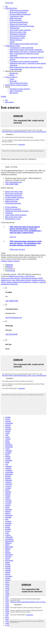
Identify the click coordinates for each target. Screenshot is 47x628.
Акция (12, 42)
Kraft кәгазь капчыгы (13, 209)
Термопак (8, 213)
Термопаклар (14, 28)
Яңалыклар (14, 73)
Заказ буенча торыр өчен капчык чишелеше (26, 49)
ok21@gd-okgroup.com (13, 182)
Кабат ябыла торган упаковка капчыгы (30, 280)
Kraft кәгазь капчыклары (19, 22)
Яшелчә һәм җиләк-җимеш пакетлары (24, 44)
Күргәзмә (13, 81)
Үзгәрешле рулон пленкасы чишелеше (24, 61)
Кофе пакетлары (16, 18)
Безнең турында (11, 77)
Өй (6, 6)
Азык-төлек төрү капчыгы (11, 278)
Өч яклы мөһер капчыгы (14, 197)
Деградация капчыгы (17, 36)
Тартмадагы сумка (16, 16)
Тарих (12, 79)
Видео (12, 75)
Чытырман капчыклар (18, 34)
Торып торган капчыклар (19, 10)
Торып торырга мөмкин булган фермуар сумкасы (19, 282)
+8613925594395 (11, 334)
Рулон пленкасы (16, 20)
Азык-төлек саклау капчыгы (20, 30)
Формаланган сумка (17, 38)
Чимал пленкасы (16, 40)
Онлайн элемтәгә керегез (10, 261)
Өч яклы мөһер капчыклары (20, 14)
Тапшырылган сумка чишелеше (21, 48)
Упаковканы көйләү (12, 46)
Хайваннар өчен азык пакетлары (22, 26)
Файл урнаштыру (16, 91)
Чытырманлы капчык (29, 278)
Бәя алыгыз (14, 93)
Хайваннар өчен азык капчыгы (17, 211)
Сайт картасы (29, 276)
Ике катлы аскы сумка (18, 32)
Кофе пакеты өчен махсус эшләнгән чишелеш (27, 51)
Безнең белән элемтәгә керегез (16, 85)
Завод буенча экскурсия (18, 83)
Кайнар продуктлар (16, 276)
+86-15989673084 (11, 184)
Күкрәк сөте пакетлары (18, 24)
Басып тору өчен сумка (14, 191)
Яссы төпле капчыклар (18, 12)
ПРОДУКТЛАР (11, 8)
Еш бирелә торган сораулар (20, 89)
